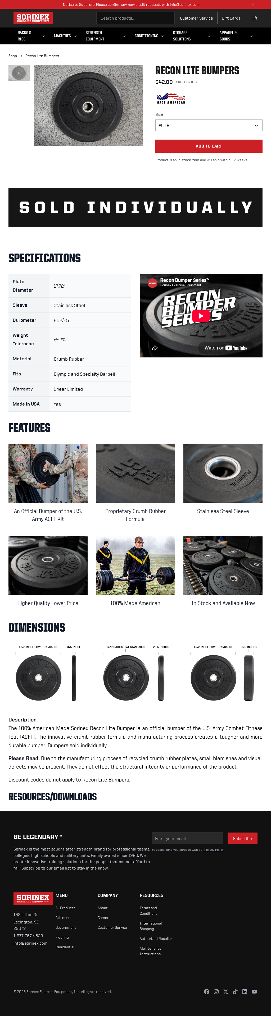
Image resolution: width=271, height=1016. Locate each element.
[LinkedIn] (245, 992)
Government (66, 927)
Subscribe (242, 838)
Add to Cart (209, 146)
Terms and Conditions (148, 910)
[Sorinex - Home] (33, 18)
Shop (12, 55)
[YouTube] (254, 992)
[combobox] (135, 18)
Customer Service (196, 18)
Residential (65, 946)
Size (159, 114)
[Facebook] (207, 992)
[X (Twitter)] (226, 992)
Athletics (63, 917)
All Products (65, 907)
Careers (104, 917)
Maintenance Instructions (150, 951)
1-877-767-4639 (28, 935)
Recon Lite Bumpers (42, 55)
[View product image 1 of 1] (19, 73)
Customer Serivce (112, 927)
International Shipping (151, 926)
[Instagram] (216, 992)
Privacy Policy (214, 850)
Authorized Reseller (156, 938)
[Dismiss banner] (253, 4)
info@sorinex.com (30, 943)
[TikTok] (235, 992)
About (103, 907)
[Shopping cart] (255, 18)
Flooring (62, 937)
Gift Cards (231, 18)
